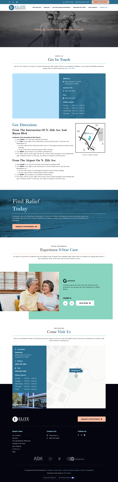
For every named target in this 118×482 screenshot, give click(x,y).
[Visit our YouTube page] (17, 2)
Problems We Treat (79, 7)
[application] (76, 377)
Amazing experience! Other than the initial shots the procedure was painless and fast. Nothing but (81, 287)
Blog (13, 452)
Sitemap (50, 470)
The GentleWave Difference (61, 7)
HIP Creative (67, 473)
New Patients (92, 7)
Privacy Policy (58, 470)
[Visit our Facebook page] (9, 2)
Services (46, 7)
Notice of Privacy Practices (71, 470)
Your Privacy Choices (64, 477)
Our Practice (37, 7)
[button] (76, 376)
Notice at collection (50, 477)
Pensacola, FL (76, 370)
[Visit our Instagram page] (13, 2)
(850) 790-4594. (70, 68)
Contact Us (103, 7)
